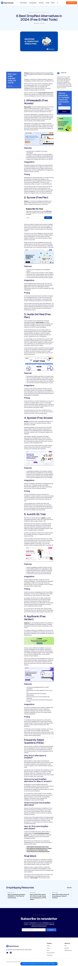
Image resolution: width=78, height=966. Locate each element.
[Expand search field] (57, 2)
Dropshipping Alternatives (39, 12)
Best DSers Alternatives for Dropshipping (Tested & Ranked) (60, 896)
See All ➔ (69, 887)
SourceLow (63, 72)
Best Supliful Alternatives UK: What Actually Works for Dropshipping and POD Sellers (38, 897)
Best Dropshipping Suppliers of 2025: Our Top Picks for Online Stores (16, 896)
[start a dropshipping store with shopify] (39, 644)
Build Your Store (71, 2)
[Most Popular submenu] (27, 2)
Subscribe (48, 217)
